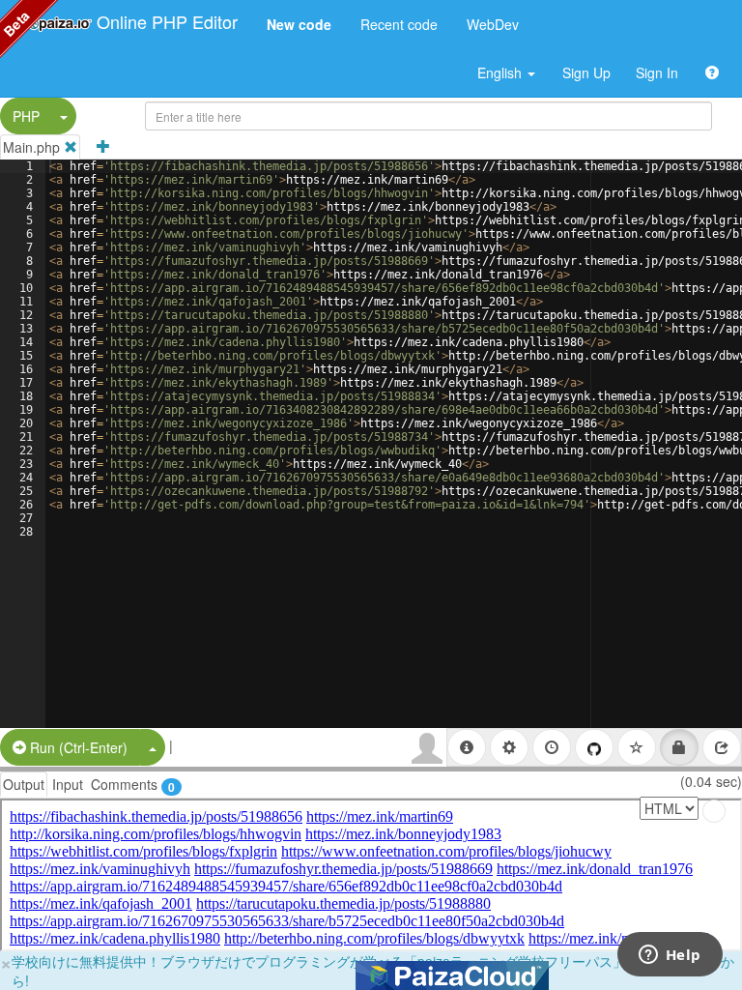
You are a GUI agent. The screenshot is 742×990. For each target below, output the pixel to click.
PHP (26, 116)
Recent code (399, 24)
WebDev (493, 24)
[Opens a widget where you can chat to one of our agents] (669, 956)
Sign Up (586, 72)
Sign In (657, 72)
